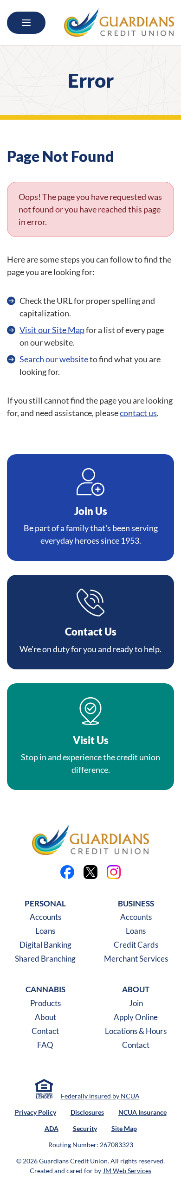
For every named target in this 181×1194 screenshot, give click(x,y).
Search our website (53, 359)
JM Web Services (127, 1171)
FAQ (45, 1045)
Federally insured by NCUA (100, 1096)
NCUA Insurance (142, 1112)
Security (85, 1128)
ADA (51, 1128)
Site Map (124, 1128)
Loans (45, 931)
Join (136, 1003)
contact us (138, 413)
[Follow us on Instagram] (114, 872)
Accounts (45, 917)
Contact (45, 1031)
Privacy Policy (35, 1112)
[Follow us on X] (90, 872)
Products (45, 1003)
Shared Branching (45, 958)
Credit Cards (136, 945)
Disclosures (87, 1112)
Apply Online (136, 1017)
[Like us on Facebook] (67, 872)
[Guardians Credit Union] (119, 22)
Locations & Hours (136, 1031)
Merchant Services (136, 958)
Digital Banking (45, 945)
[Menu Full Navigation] (26, 23)
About (45, 1017)
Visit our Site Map (51, 330)
